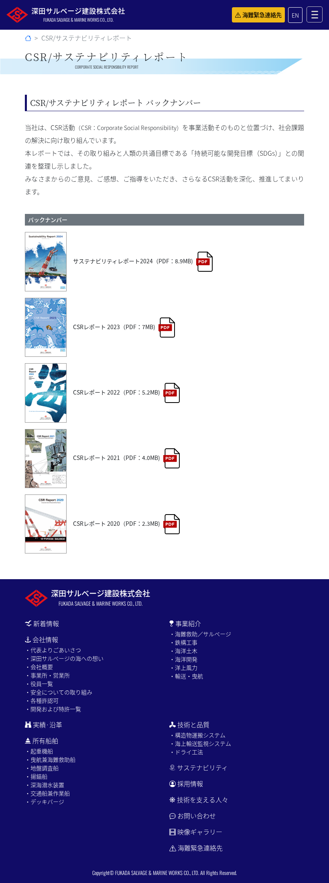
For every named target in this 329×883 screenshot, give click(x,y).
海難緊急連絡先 (262, 14)
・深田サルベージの (64, 658)
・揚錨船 (36, 776)
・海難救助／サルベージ (200, 634)
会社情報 (45, 639)
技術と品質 (193, 724)
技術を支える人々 (202, 799)
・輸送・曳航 (186, 676)
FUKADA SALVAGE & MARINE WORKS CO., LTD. (157, 873)
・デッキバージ (44, 802)
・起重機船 (39, 751)
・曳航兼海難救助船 (50, 759)
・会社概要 (39, 667)
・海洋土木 (183, 651)
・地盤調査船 (42, 768)
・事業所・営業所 (47, 675)
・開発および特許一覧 (53, 709)
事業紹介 (188, 623)
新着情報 (46, 623)
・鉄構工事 (183, 642)
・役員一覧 (39, 684)
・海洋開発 (183, 659)
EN (295, 15)
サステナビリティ (202, 767)
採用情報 (190, 783)
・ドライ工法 (186, 752)
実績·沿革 (47, 724)
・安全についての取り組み (58, 692)
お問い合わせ (196, 815)
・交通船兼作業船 (47, 793)
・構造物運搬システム (197, 735)
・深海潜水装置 (44, 785)
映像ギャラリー (199, 831)
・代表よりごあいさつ (53, 650)
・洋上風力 (183, 667)
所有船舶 (45, 740)
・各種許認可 (42, 700)
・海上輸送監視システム (200, 743)
